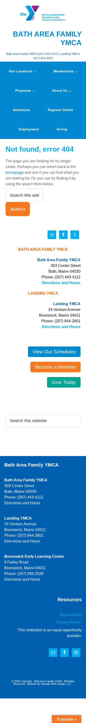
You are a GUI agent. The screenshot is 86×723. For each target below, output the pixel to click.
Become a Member (55, 367)
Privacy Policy (69, 622)
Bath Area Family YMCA (43, 13)
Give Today (64, 382)
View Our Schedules (54, 351)
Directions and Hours (61, 283)
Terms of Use (70, 615)
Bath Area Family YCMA (48, 681)
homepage (14, 172)
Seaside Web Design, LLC (56, 683)
